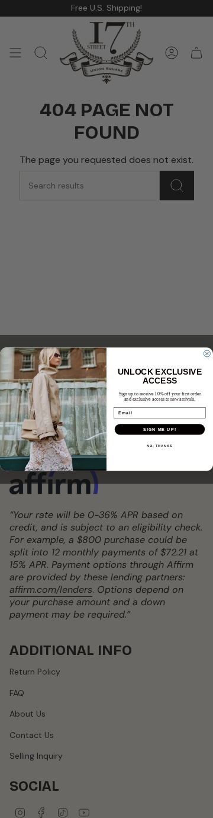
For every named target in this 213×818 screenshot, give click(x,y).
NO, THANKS (160, 446)
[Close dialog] (207, 353)
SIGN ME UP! (159, 429)
